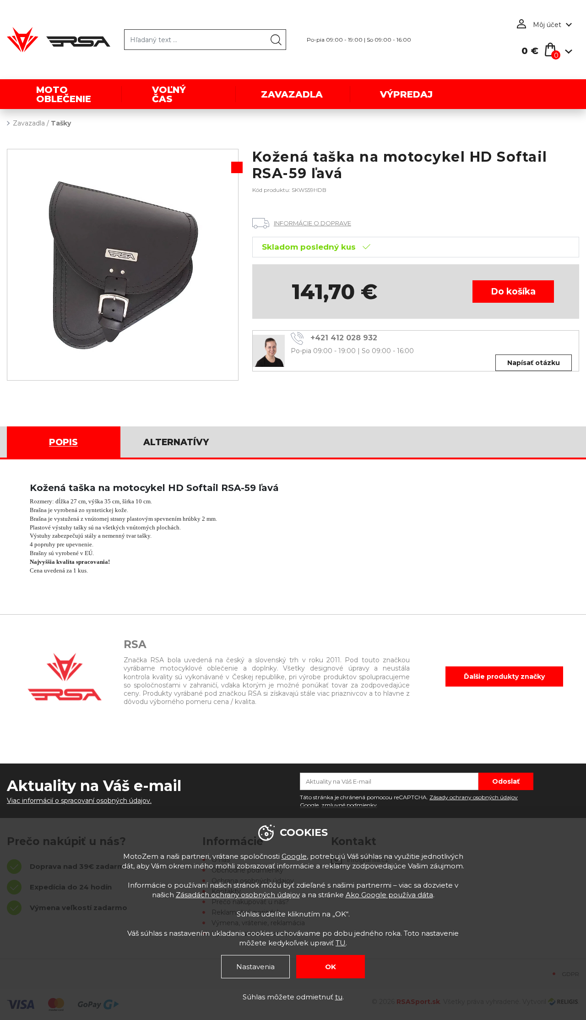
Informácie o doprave (312, 223)
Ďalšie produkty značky (504, 676)
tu (338, 997)
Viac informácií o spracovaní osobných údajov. (79, 800)
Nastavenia (255, 966)
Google (294, 856)
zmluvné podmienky (349, 805)
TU (341, 942)
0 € (529, 50)
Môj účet (547, 25)
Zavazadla (29, 123)
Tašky (61, 123)
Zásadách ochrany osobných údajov (238, 894)
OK (330, 966)
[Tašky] (122, 264)
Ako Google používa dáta (389, 894)
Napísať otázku (533, 363)
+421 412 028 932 (343, 337)
